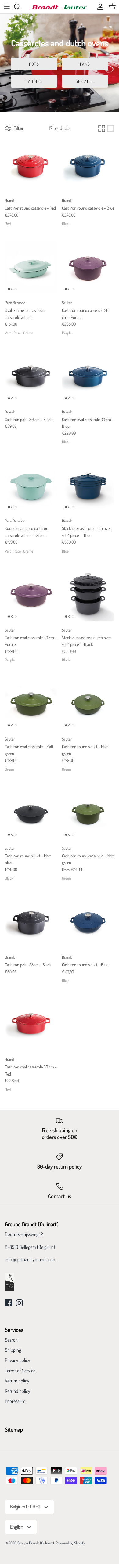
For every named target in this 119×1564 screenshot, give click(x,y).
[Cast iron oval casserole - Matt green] (31, 703)
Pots (34, 64)
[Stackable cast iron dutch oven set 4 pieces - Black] (88, 594)
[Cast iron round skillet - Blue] (88, 922)
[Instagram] (19, 1302)
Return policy (17, 1381)
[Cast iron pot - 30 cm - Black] (31, 376)
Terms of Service (20, 1371)
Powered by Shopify (70, 1543)
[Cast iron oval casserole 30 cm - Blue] (88, 376)
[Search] (20, 6)
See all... (85, 81)
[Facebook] (8, 1302)
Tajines (34, 81)
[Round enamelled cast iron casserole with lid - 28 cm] (31, 485)
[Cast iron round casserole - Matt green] (88, 813)
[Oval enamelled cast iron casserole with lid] (31, 267)
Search (11, 1340)
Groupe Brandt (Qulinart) (35, 1543)
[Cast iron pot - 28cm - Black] (31, 922)
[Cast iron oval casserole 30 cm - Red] (31, 1024)
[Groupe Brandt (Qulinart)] (59, 7)
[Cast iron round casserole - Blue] (88, 165)
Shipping (13, 1350)
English (16, 1527)
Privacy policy (17, 1360)
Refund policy (17, 1391)
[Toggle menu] (6, 6)
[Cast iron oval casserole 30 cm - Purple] (31, 594)
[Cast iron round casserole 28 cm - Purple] (88, 267)
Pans (85, 64)
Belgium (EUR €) (25, 1507)
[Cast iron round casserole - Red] (31, 165)
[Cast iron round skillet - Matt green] (88, 703)
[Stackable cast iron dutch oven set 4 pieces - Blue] (88, 485)
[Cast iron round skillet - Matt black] (31, 813)
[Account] (99, 6)
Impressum (15, 1401)
